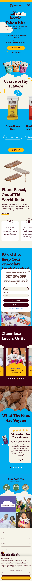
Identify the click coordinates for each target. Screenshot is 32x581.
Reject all (16, 574)
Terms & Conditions (18, 308)
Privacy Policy (6, 566)
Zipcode (5, 292)
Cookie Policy (16, 566)
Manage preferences (16, 570)
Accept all (16, 578)
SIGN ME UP (16, 300)
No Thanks (16, 305)
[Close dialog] (29, 271)
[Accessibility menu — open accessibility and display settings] (3, 553)
